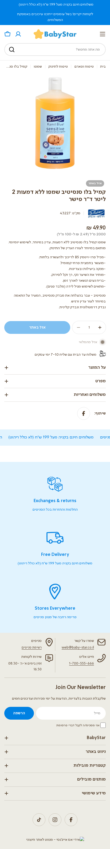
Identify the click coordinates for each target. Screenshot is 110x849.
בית (103, 66)
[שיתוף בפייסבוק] (83, 413)
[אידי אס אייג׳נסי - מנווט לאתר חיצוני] (55, 840)
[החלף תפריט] (102, 34)
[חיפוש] (12, 49)
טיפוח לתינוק (58, 66)
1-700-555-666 (81, 663)
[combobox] (55, 49)
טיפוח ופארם (84, 66)
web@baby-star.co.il (78, 647)
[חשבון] (18, 34)
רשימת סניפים (32, 647)
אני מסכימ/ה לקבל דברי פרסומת (78, 725)
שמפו (38, 66)
